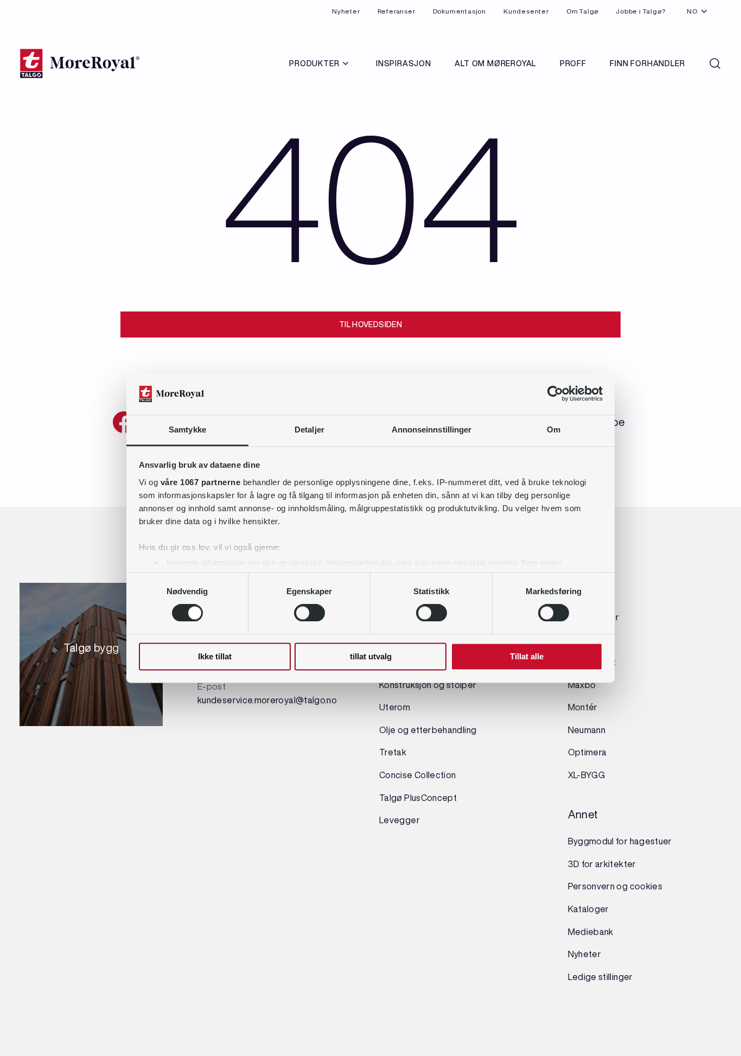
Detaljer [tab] (309, 429)
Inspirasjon (403, 63)
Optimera (587, 752)
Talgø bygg (91, 651)
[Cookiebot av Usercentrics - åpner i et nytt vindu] (555, 394)
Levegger (399, 820)
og (439, 684)
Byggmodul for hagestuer (620, 841)
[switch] (309, 613)
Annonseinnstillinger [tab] (432, 429)
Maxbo (582, 684)
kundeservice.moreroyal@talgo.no (267, 700)
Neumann (587, 730)
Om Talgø (582, 11)
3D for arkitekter (602, 864)
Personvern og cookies (615, 886)
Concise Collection (417, 775)
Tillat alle (527, 656)
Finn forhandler (647, 63)
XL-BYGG (586, 775)
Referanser (397, 11)
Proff (573, 63)
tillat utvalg (371, 656)
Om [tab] (553, 429)
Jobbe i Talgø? (640, 11)
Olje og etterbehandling (427, 730)
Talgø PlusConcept (418, 797)
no (692, 11)
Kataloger (588, 909)
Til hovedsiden (370, 324)
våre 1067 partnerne (201, 482)
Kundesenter (526, 11)
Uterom (394, 707)
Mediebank (591, 931)
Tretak (392, 752)
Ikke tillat (215, 656)
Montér (583, 707)
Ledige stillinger (600, 976)
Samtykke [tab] (187, 429)
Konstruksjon (406, 684)
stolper (460, 684)
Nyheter (346, 11)
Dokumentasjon (459, 11)
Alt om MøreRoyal (495, 63)
